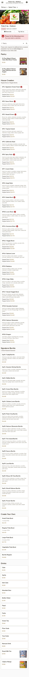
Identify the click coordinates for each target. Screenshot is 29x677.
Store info (8, 31)
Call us (22, 31)
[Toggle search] (26, 43)
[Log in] (26, 2)
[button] (14, 61)
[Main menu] (2, 2)
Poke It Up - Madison (14, 2)
